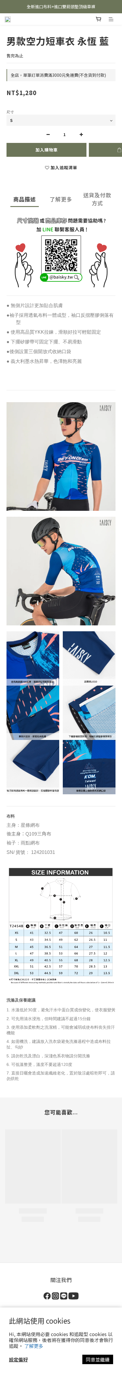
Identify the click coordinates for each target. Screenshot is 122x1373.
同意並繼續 (98, 1359)
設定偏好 (18, 1359)
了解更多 (33, 1345)
